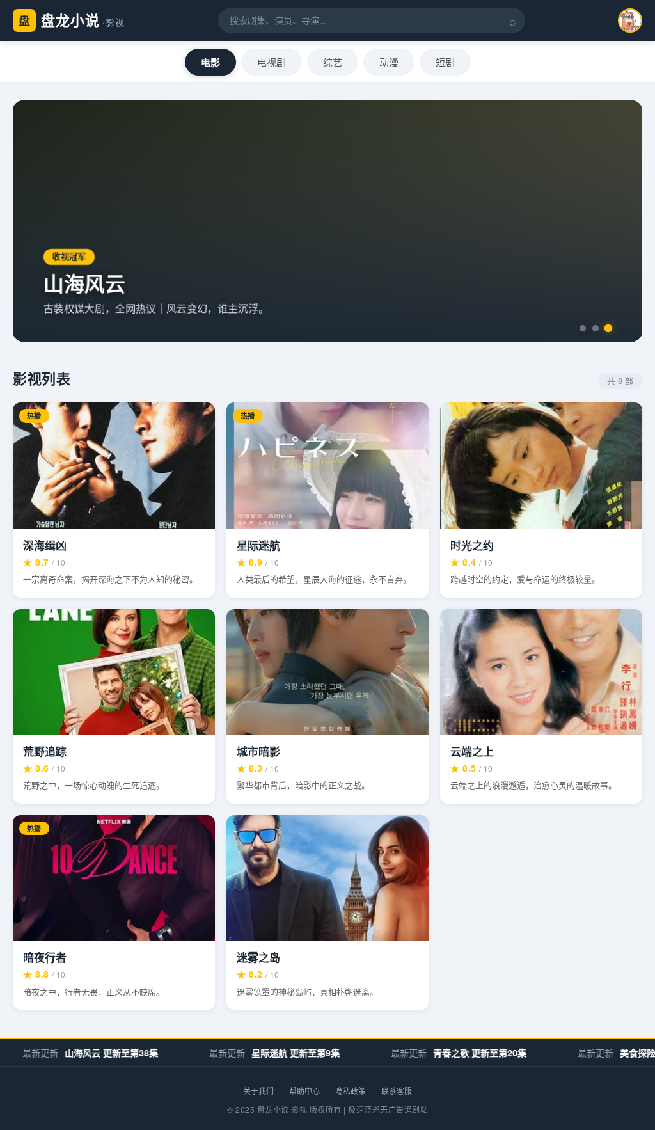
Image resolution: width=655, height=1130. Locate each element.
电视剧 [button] (271, 61)
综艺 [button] (332, 61)
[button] (583, 328)
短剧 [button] (445, 61)
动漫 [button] (389, 61)
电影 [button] (210, 62)
